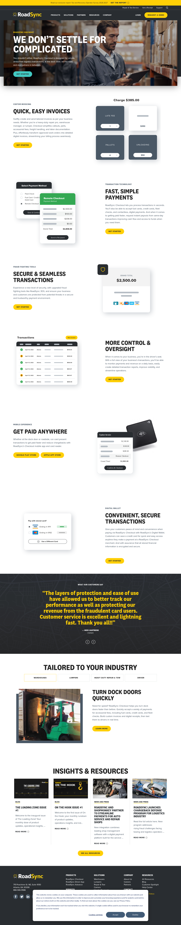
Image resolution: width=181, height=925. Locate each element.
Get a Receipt (147, 7)
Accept (115, 915)
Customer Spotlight (150, 884)
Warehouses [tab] (40, 678)
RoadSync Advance (74, 884)
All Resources (148, 879)
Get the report (118, 3)
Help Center (147, 887)
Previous (88, 642)
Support (159, 7)
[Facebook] (15, 896)
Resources (94, 15)
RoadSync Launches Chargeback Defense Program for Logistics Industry (149, 812)
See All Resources (90, 853)
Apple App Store (52, 455)
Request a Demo (156, 15)
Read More (20, 832)
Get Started (22, 74)
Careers (127, 881)
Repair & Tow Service (131, 7)
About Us (128, 879)
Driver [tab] (140, 678)
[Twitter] (21, 896)
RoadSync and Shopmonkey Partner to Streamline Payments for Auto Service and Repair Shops (109, 815)
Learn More (102, 728)
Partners (81, 15)
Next (93, 642)
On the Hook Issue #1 (68, 807)
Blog (17, 802)
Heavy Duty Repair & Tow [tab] (107, 678)
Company (107, 15)
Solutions (68, 15)
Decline (135, 915)
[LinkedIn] (28, 896)
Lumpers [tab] (73, 678)
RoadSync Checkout (74, 879)
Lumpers (97, 881)
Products (55, 15)
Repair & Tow (99, 884)
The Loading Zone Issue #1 (30, 809)
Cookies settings (96, 915)
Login (138, 15)
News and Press (101, 802)
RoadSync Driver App (75, 881)
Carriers (97, 887)
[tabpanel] (90, 714)
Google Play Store (26, 455)
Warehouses (99, 879)
